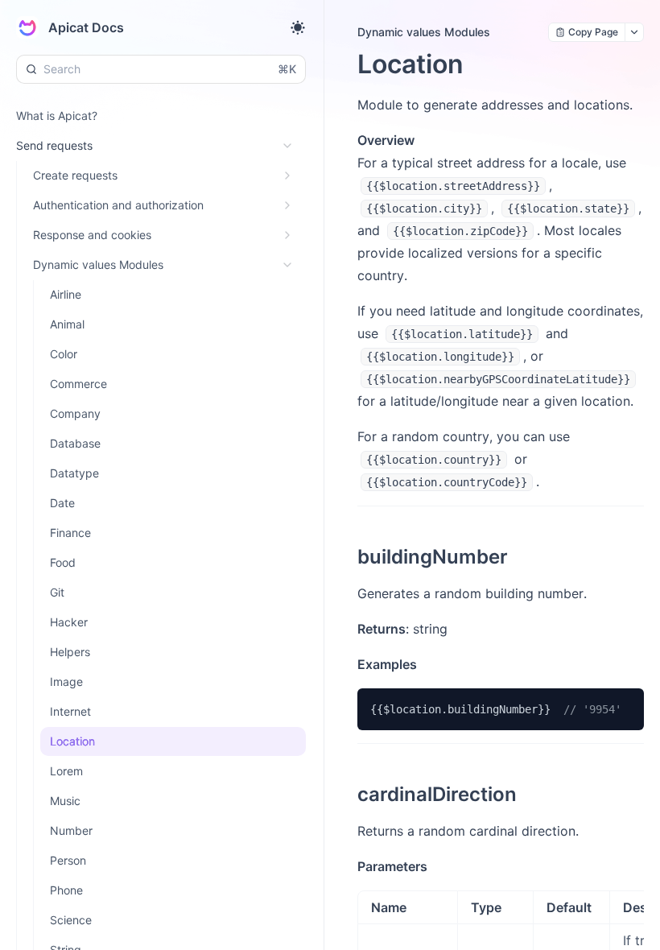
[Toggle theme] (298, 27)
